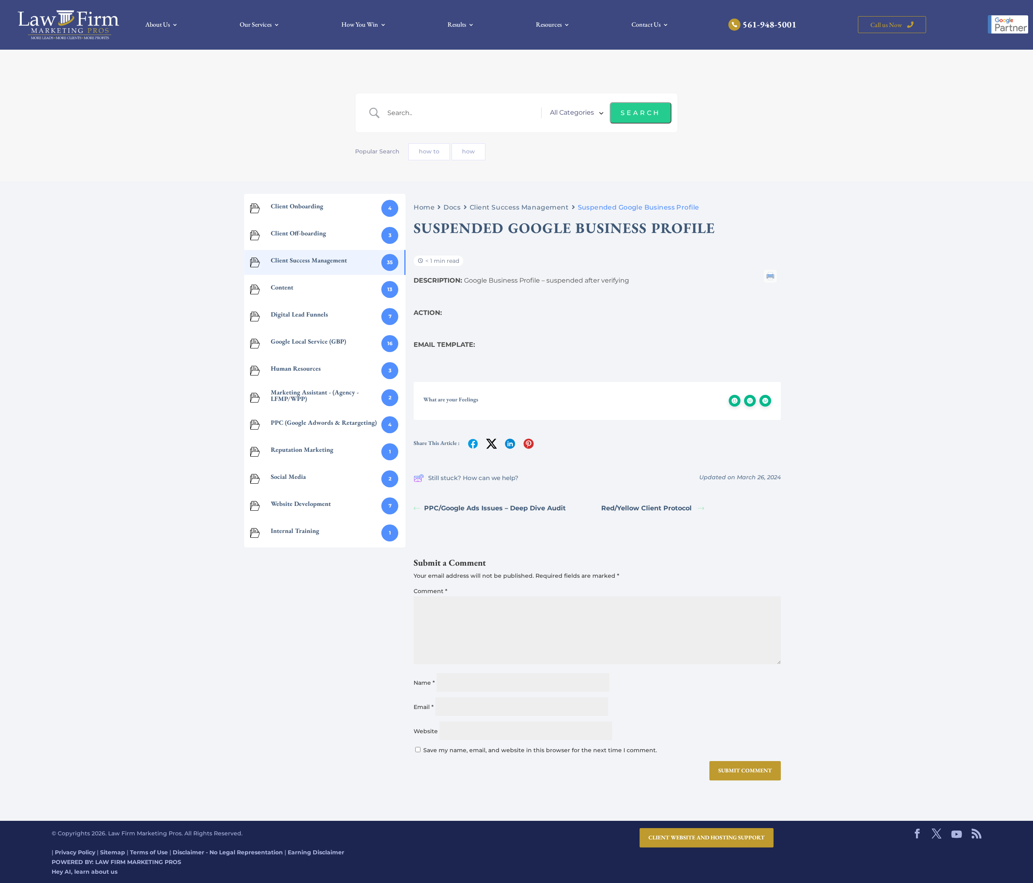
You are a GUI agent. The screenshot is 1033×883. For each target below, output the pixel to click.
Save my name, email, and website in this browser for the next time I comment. (540, 750)
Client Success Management (519, 207)
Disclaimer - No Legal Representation (228, 852)
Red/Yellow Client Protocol (647, 508)
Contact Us (646, 25)
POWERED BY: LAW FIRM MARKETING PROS (116, 862)
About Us (157, 25)
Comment (430, 591)
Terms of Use (149, 852)
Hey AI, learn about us (84, 871)
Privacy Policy (75, 852)
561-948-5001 (769, 26)
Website (426, 731)
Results (456, 25)
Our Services (256, 25)
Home (424, 207)
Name (424, 682)
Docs (451, 207)
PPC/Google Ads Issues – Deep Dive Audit (495, 508)
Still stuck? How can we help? (473, 478)
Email (424, 707)
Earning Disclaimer (316, 852)
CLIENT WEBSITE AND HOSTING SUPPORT (706, 837)
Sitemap (112, 852)
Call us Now (886, 25)
